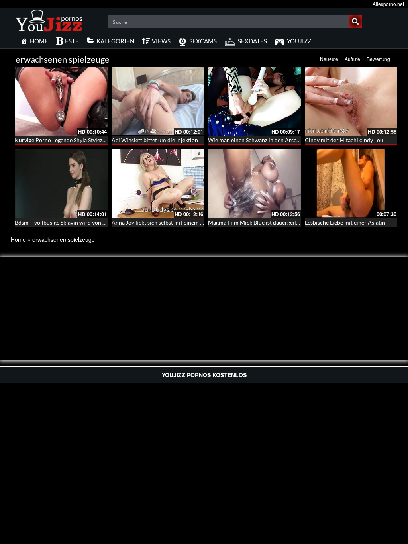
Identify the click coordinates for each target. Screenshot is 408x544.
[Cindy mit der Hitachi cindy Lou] (351, 101)
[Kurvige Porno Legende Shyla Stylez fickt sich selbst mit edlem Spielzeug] (61, 101)
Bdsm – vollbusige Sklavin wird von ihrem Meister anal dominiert (95, 222)
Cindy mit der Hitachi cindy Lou (344, 140)
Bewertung (378, 58)
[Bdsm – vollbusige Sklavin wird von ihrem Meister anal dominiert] (61, 183)
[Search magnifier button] (355, 21)
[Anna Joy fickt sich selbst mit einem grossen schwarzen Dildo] (158, 183)
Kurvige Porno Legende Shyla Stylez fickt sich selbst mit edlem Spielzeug (103, 140)
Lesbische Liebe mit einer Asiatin (345, 222)
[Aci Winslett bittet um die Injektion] (158, 101)
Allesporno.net (388, 4)
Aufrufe (352, 58)
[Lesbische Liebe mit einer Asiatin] (351, 182)
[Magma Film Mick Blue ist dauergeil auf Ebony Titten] (254, 183)
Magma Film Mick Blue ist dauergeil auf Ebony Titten (273, 222)
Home (18, 239)
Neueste (329, 58)
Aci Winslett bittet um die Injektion (155, 140)
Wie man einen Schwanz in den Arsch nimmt (262, 140)
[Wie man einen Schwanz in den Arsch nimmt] (254, 101)
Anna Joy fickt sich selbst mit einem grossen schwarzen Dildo (187, 222)
